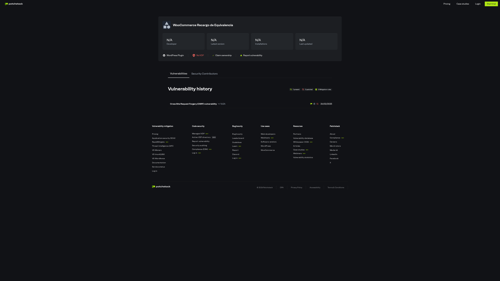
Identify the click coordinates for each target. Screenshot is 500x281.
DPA (281, 187)
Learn (236, 146)
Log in (155, 171)
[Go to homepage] (161, 187)
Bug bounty (237, 134)
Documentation (159, 163)
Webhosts (267, 138)
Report (235, 150)
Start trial (491, 4)
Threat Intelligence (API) (163, 146)
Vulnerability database (303, 138)
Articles (297, 146)
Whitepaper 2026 (302, 142)
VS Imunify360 (158, 154)
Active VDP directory (203, 137)
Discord (236, 154)
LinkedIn (334, 154)
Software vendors (269, 142)
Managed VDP (200, 134)
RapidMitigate (160, 142)
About (333, 134)
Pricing (446, 4)
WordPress (266, 146)
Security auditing (200, 145)
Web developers (268, 134)
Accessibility (315, 187)
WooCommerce (268, 150)
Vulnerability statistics (303, 157)
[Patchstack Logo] (14, 4)
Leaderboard (238, 138)
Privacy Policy (296, 187)
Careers (333, 142)
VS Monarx (157, 150)
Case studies (463, 4)
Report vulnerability (201, 141)
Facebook (334, 158)
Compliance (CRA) (201, 149)
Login (478, 4)
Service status (158, 167)
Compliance (337, 138)
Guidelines (237, 142)
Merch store (335, 146)
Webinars (299, 153)
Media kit (334, 150)
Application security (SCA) (164, 138)
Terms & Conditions (336, 187)
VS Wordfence (158, 158)
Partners (297, 134)
